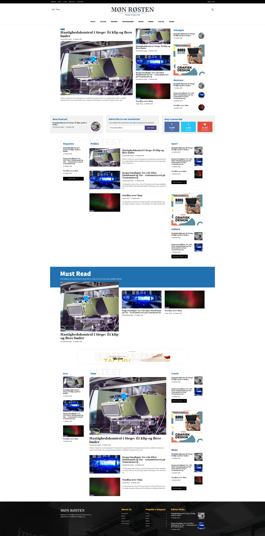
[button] (212, 9)
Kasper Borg (139, 104)
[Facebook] (200, 9)
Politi (62, 29)
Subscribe (151, 128)
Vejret (138, 98)
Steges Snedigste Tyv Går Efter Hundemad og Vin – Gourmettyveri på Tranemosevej (152, 75)
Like (172, 122)
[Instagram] (204, 9)
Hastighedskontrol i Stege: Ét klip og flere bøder (96, 34)
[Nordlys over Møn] (153, 91)
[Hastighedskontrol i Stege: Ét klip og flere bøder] (96, 68)
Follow (188, 122)
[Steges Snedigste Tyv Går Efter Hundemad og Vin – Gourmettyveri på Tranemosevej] (153, 63)
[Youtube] (76, 520)
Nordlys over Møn (144, 101)
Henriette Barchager (66, 39)
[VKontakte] (72, 520)
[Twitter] (208, 9)
